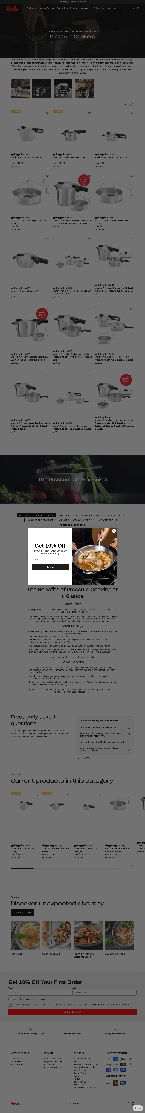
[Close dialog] (114, 531)
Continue (50, 567)
